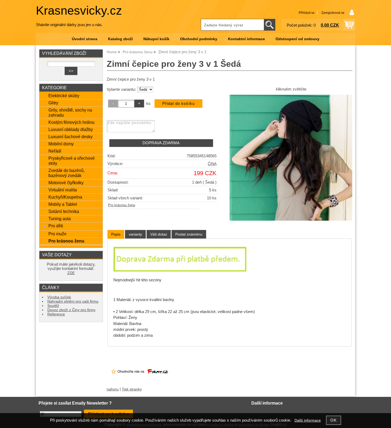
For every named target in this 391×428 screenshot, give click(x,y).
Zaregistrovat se (332, 13)
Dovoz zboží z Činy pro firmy (71, 310)
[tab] (115, 234)
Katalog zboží (120, 39)
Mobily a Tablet (62, 204)
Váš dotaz (158, 234)
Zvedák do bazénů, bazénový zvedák (66, 173)
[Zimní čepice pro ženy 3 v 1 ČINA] (291, 157)
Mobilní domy (61, 143)
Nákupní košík (156, 39)
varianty (135, 234)
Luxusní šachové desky (70, 136)
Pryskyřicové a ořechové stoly (71, 161)
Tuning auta (59, 218)
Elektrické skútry (63, 95)
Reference (56, 314)
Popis (115, 234)
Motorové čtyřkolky (66, 182)
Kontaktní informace (246, 39)
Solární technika (63, 211)
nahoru (113, 389)
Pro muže (57, 233)
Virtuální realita (62, 189)
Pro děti (55, 225)
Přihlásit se (307, 13)
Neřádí (54, 151)
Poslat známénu (188, 234)
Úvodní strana (84, 39)
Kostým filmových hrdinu (71, 122)
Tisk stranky (132, 389)
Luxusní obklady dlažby (70, 129)
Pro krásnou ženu (121, 205)
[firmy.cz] (140, 378)
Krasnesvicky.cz (79, 10)
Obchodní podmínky (198, 39)
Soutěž (53, 306)
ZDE (71, 273)
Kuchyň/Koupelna (65, 197)
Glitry (53, 102)
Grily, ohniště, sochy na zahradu (70, 112)
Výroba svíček (59, 297)
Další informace (307, 420)
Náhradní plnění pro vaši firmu (72, 301)
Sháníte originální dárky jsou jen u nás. (69, 25)
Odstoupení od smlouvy (297, 39)
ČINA (212, 164)
